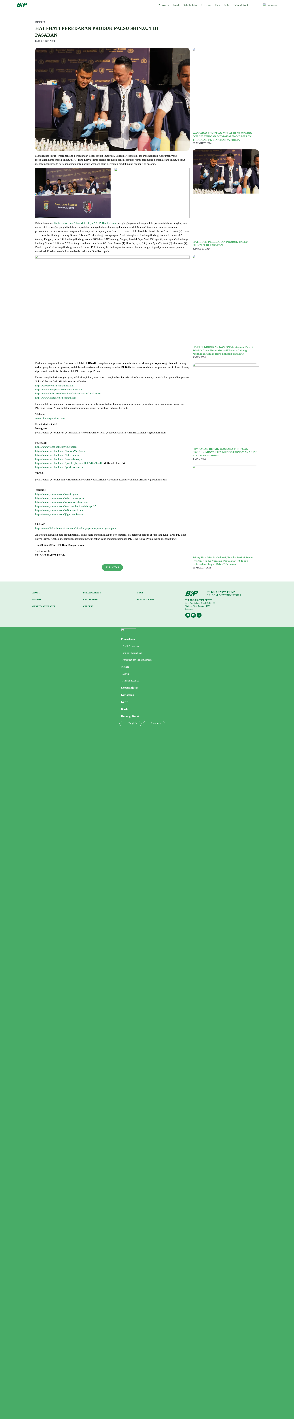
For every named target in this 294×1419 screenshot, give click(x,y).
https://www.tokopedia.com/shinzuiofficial (59, 389)
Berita (227, 5)
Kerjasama (206, 5)
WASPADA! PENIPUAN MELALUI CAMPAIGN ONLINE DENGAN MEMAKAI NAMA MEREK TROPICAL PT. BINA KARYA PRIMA (222, 136)
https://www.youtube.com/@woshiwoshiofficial (61, 501)
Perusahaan (163, 5)
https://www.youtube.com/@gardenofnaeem (59, 514)
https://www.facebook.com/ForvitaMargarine (60, 450)
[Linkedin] (193, 615)
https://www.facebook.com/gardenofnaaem (59, 467)
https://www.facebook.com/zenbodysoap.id (59, 459)
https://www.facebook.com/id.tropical (56, 446)
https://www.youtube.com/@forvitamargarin (60, 497)
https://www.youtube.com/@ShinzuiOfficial (59, 510)
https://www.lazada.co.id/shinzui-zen (55, 397)
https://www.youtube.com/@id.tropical (57, 493)
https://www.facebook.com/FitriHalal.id (57, 454)
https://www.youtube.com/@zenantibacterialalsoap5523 (66, 506)
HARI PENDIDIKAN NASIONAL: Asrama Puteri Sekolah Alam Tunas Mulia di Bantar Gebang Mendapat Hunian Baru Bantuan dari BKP (223, 350)
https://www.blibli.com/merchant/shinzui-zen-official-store (67, 393)
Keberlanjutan (190, 5)
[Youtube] (187, 615)
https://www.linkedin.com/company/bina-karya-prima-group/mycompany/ (76, 528)
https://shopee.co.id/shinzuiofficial (54, 385)
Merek (176, 5)
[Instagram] (199, 615)
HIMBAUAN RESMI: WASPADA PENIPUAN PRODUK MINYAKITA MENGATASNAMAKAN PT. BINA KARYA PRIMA (225, 452)
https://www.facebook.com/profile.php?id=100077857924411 (69, 463)
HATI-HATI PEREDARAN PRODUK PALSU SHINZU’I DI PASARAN (220, 243)
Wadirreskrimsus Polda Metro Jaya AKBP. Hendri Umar (85, 222)
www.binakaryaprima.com (50, 418)
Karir (217, 5)
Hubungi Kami (241, 5)
